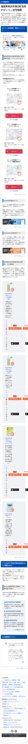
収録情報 (17, 691)
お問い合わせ (21, 696)
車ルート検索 (12, 682)
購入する (14, 115)
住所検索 (10, 684)
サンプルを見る (14, 119)
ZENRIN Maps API (8, 720)
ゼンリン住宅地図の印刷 (8, 689)
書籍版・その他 (21, 48)
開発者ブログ (5, 704)
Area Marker (17, 720)
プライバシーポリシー (14, 701)
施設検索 (4, 684)
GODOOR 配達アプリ (20, 708)
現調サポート (6, 715)
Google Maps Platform (16, 727)
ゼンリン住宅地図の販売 (16, 687)
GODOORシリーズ (14, 48)
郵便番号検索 (17, 684)
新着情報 (14, 680)
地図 (19, 680)
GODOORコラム (7, 713)
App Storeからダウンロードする (15, 343)
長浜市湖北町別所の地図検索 (13, 602)
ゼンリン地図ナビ (17, 713)
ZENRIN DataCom (17, 734)
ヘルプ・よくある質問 (8, 691)
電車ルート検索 (21, 682)
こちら (15, 75)
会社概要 (4, 701)
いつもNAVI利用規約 (7, 694)
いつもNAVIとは (6, 680)
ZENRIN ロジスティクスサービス (11, 725)
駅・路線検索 (5, 687)
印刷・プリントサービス (6, 48)
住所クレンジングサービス (10, 722)
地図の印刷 (5, 682)
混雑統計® (6, 727)
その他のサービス (19, 629)
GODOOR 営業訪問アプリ (10, 711)
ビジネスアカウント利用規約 (9, 696)
